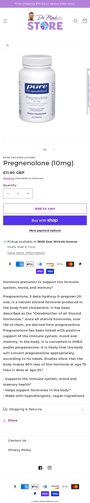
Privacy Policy (19, 450)
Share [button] (13, 420)
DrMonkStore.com (49, 501)
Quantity (10, 185)
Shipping (8, 178)
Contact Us (17, 440)
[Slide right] (54, 149)
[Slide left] (35, 149)
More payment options (45, 230)
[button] (5, 21)
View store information (26, 253)
